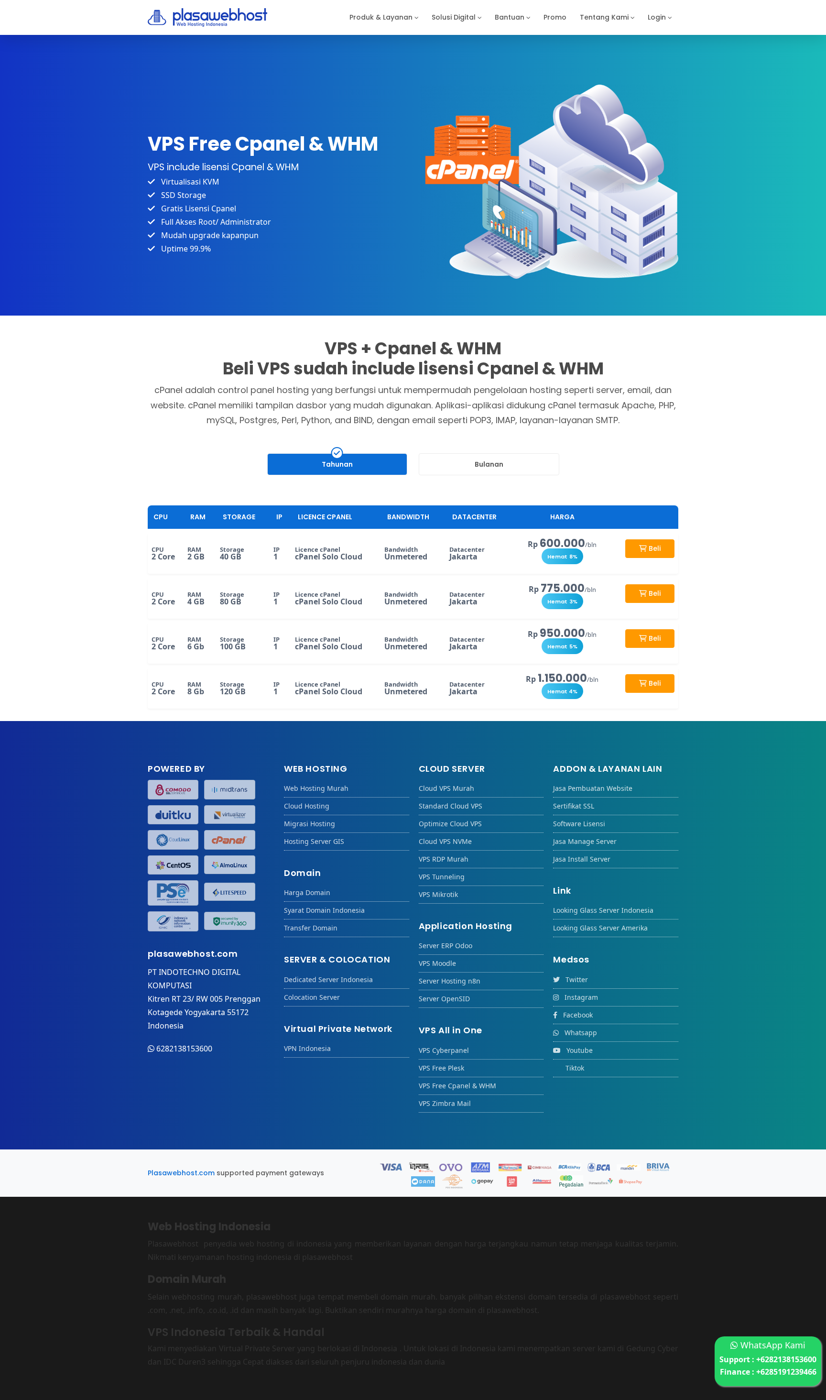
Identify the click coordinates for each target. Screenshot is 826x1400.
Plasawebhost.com (181, 1173)
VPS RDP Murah (443, 859)
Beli (654, 548)
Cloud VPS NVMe (445, 841)
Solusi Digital (454, 17)
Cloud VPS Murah (446, 788)
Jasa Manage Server (585, 841)
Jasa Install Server (581, 859)
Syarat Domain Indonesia (324, 910)
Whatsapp (578, 1032)
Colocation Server (312, 997)
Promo (554, 17)
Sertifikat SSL (573, 805)
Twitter (574, 979)
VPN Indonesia (307, 1048)
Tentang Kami (604, 17)
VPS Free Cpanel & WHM (457, 1085)
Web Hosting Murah (316, 788)
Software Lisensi (579, 823)
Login (657, 17)
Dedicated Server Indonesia (328, 979)
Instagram (578, 997)
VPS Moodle (437, 963)
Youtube (577, 1050)
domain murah (407, 1296)
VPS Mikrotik (438, 894)
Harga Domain (307, 892)
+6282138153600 (786, 1359)
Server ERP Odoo (445, 945)
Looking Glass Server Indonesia (603, 910)
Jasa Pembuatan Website (592, 788)
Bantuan (509, 17)
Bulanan (489, 464)
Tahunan (337, 464)
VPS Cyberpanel (444, 1050)
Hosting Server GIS (314, 841)
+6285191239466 (786, 1372)
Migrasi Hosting (309, 823)
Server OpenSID (444, 998)
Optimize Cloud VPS (450, 823)
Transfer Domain (310, 927)
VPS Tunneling (442, 876)
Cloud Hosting (306, 805)
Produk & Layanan (381, 17)
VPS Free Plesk (441, 1067)
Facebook (575, 1014)
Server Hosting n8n (449, 980)
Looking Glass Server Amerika (600, 927)
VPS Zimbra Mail (445, 1103)
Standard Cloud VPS (450, 805)
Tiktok (572, 1067)
